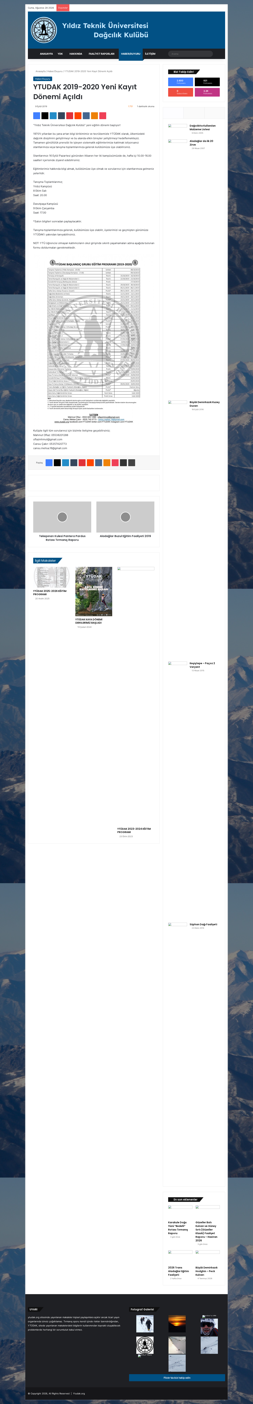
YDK (60, 53)
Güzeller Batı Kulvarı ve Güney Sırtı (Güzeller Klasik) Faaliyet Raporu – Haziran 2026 (206, 1231)
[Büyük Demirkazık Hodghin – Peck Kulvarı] (208, 1257)
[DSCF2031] (177, 1363)
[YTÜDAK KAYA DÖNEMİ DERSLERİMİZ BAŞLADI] (93, 591)
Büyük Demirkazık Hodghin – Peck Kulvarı (207, 1271)
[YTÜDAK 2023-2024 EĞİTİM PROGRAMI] (135, 696)
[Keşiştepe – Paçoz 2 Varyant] (177, 791)
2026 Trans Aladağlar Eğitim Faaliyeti (178, 1271)
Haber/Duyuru (130, 53)
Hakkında (76, 53)
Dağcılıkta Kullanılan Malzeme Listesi (203, 127)
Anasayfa (46, 53)
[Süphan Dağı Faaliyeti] (177, 1052)
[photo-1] (209, 1328)
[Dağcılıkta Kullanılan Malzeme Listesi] (177, 130)
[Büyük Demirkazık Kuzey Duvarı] (177, 529)
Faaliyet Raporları (101, 53)
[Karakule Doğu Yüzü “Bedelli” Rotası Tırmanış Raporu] (180, 1212)
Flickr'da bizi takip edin (177, 1377)
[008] (145, 1346)
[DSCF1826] (145, 1356)
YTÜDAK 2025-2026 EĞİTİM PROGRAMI (49, 592)
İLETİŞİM (150, 53)
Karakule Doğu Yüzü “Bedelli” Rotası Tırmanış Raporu (178, 1228)
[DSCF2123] (145, 1324)
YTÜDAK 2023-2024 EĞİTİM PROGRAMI (134, 830)
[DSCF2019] (209, 1346)
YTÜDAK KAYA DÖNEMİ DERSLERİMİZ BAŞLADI (88, 621)
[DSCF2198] (209, 1317)
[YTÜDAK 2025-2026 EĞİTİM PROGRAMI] (51, 577)
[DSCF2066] (177, 1324)
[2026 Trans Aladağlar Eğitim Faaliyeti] (180, 1257)
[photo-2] (177, 1346)
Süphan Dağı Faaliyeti (203, 924)
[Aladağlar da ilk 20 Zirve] (177, 268)
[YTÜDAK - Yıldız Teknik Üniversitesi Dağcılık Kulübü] (126, 30)
